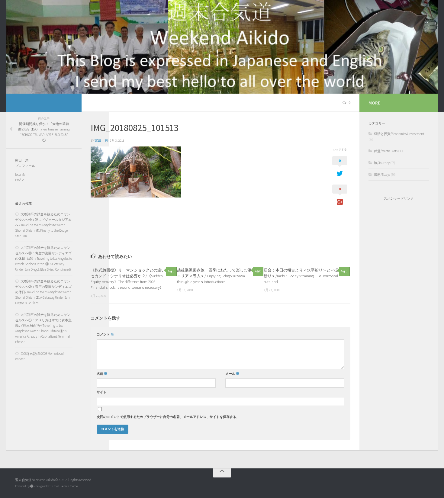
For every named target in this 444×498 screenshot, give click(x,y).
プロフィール (25, 166)
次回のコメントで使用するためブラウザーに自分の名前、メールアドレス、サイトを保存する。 (168, 417)
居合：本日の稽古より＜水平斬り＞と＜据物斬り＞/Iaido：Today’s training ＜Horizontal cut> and (303, 276)
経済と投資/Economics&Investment (399, 134)
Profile (19, 180)
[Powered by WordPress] (31, 486)
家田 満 (101, 141)
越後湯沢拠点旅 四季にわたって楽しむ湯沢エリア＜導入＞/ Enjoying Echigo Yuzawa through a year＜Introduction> (216, 276)
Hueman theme (68, 486)
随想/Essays (382, 174)
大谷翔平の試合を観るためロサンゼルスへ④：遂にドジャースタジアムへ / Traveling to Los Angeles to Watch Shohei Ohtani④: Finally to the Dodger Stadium (43, 225)
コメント (105, 334)
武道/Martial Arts (385, 151)
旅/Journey (382, 163)
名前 (102, 374)
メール (232, 374)
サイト (102, 392)
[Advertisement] (398, 302)
